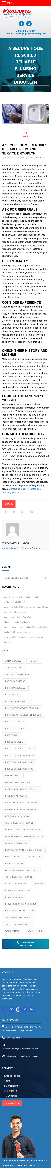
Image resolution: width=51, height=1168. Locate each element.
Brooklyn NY (11, 735)
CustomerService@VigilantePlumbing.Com (25, 33)
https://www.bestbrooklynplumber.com (23, 1056)
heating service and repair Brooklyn (24, 836)
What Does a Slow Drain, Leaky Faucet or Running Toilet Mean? (21, 599)
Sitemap (44, 1165)
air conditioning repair (17, 674)
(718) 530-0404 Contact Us (26, 944)
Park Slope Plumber (15, 883)
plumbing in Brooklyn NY (17, 890)
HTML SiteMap (10, 1095)
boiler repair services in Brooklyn (23, 715)
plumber (38, 883)
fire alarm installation (17, 816)
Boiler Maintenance (15, 688)
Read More (7, 1003)
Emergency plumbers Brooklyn (21, 802)
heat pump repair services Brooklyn (23, 850)
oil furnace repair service (19, 877)
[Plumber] (16, 13)
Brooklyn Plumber (37, 157)
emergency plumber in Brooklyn (21, 789)
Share (9, 503)
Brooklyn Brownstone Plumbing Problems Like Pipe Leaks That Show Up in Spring (26, 629)
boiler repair (12, 694)
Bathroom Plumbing (15, 681)
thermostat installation (17, 924)
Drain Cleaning (12, 775)
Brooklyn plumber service (18, 748)
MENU (10, 2)
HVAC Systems (35, 856)
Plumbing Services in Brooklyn (20, 904)
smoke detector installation (20, 910)
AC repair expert (14, 667)
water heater (35, 931)
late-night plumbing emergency (21, 870)
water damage (12, 931)
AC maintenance (13, 661)
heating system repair (16, 843)
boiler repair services (16, 701)
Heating (6, 1080)
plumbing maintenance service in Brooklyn (24, 362)
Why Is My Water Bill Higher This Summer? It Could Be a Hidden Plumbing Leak (26, 609)
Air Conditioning (10, 1085)
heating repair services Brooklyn (22, 829)
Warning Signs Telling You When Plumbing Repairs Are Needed (18, 619)
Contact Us (12, 1103)
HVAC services (12, 856)
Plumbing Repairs (14, 897)
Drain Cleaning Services (17, 782)
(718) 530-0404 (25, 30)
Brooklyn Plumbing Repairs (19, 762)
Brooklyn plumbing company (19, 755)
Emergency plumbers (16, 796)
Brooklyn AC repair (15, 721)
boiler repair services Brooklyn (21, 708)
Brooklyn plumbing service (19, 769)
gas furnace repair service (19, 823)
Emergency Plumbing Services (20, 809)
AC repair (34, 661)
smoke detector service (17, 917)
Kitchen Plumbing (14, 863)
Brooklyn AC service (15, 728)
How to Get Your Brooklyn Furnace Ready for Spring (23, 639)
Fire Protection (10, 1090)
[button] (4, 3)
